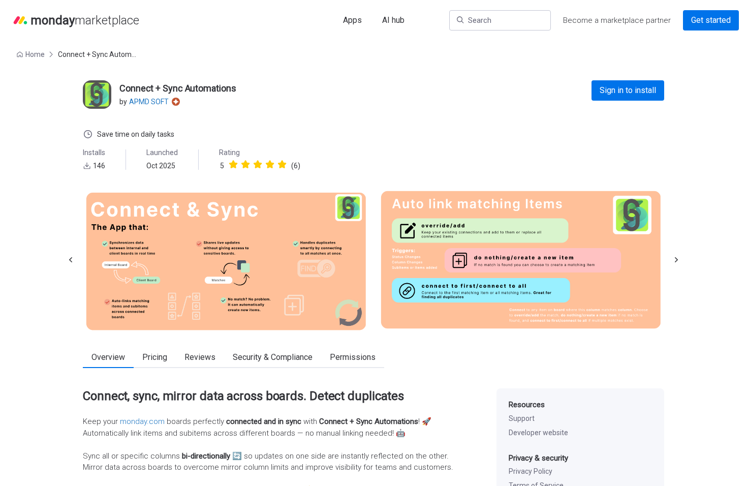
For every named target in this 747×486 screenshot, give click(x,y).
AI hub (393, 20)
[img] (233, 164)
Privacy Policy (530, 471)
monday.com (142, 421)
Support (522, 418)
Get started (711, 20)
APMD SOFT (149, 102)
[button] (31, 54)
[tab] (108, 358)
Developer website (538, 433)
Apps (352, 20)
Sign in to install (628, 90)
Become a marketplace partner (617, 20)
